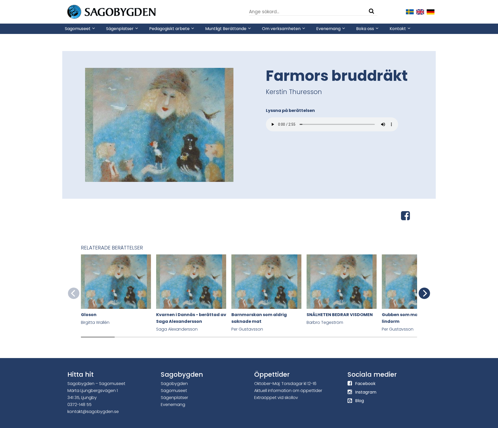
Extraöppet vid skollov (276, 398)
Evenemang (173, 405)
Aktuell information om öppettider (288, 391)
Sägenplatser (174, 398)
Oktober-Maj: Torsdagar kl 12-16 (285, 384)
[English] (420, 11)
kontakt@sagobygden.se (93, 412)
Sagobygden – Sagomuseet (96, 384)
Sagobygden (174, 384)
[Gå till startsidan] (127, 11)
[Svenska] (410, 11)
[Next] (424, 293)
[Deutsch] (430, 11)
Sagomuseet (174, 391)
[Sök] (371, 11)
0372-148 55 (79, 405)
